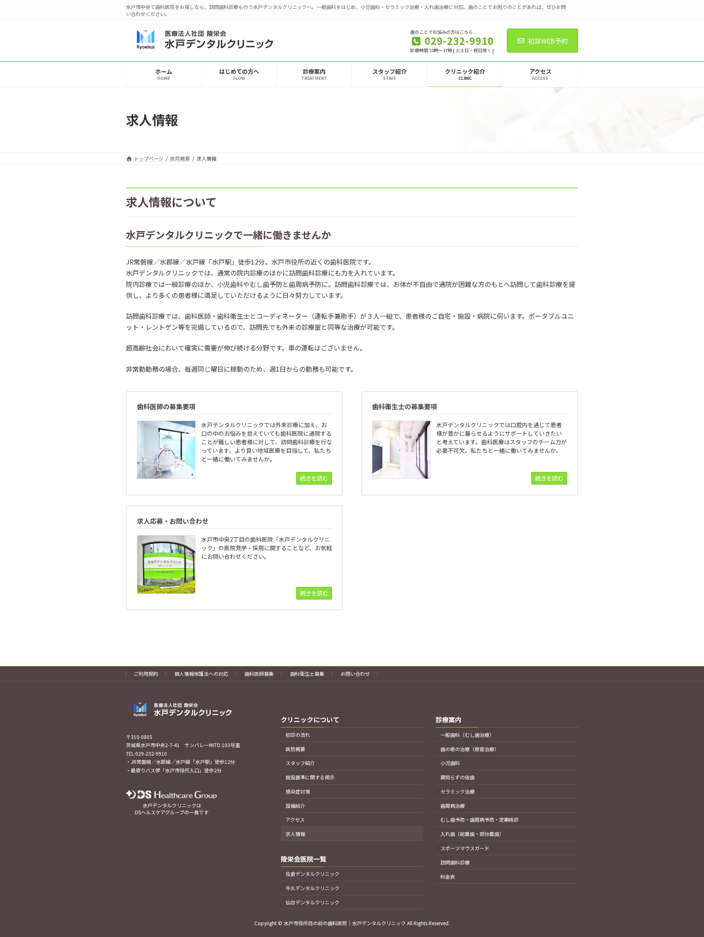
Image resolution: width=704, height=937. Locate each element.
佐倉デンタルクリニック (312, 873)
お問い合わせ (355, 673)
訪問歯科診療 (455, 861)
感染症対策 (298, 791)
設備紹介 (295, 805)
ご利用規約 (146, 673)
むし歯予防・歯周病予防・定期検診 (479, 819)
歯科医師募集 (259, 673)
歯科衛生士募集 (307, 673)
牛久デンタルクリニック (312, 887)
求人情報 (295, 833)
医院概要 (295, 748)
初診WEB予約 (548, 41)
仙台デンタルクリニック (312, 902)
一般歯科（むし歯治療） (467, 734)
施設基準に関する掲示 (310, 777)
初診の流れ (298, 734)
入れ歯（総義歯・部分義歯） (472, 833)
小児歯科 (450, 762)
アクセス (295, 819)
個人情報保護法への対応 (201, 673)
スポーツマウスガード (464, 847)
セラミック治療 (457, 791)
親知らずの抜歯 (457, 777)
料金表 (447, 876)
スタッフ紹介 (300, 762)
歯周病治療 (452, 805)
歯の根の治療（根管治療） (469, 748)
